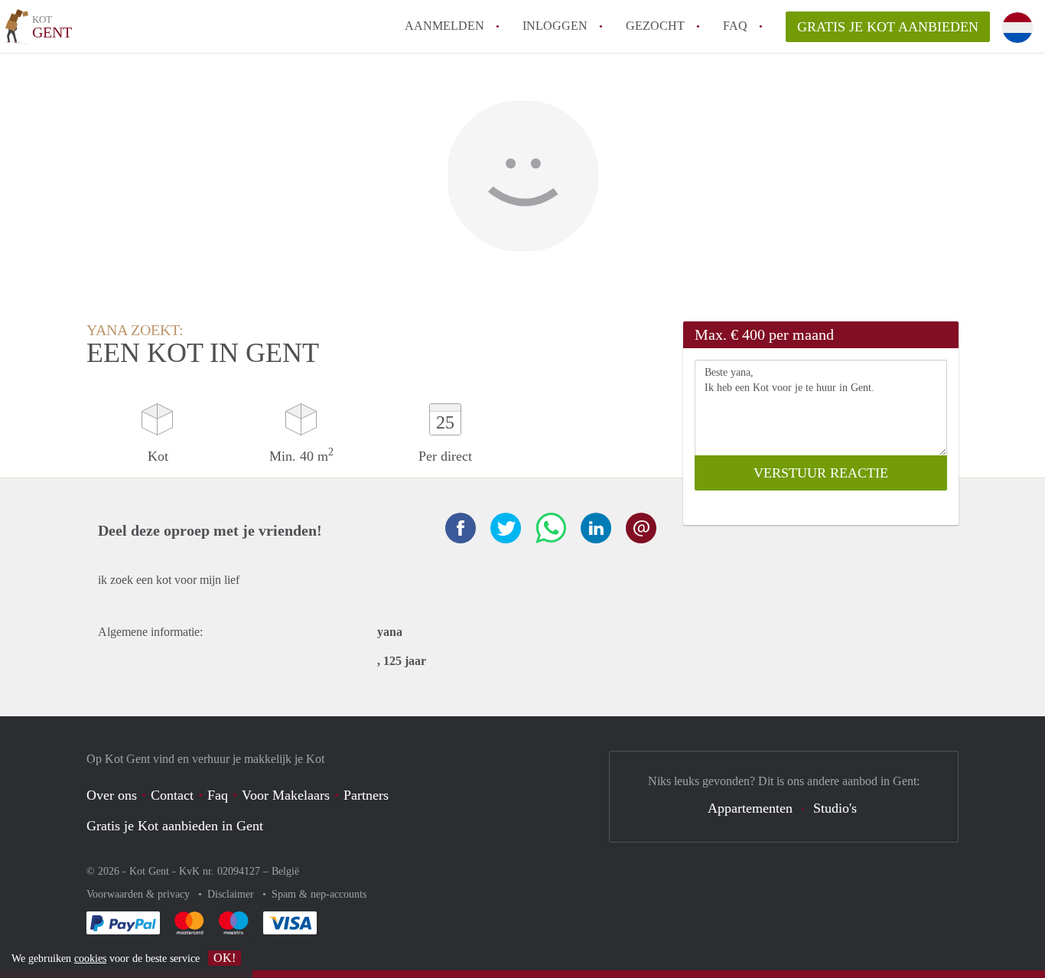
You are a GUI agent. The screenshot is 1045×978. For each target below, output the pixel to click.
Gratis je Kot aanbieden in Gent (174, 825)
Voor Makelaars (286, 795)
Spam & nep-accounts (319, 894)
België (285, 871)
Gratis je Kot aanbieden (887, 26)
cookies (90, 958)
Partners (366, 795)
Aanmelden (444, 25)
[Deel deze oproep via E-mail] (641, 528)
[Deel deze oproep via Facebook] (460, 528)
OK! (224, 957)
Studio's (835, 808)
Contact (172, 795)
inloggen (555, 25)
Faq (217, 795)
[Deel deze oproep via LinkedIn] (596, 528)
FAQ (735, 25)
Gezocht (655, 25)
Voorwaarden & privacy (139, 894)
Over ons (111, 795)
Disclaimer (232, 894)
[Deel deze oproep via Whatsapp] (551, 528)
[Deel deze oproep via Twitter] (505, 528)
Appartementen (750, 808)
